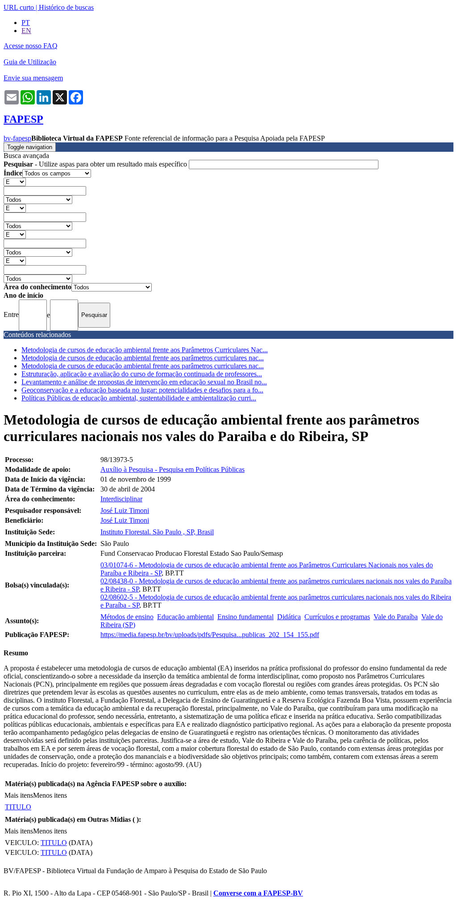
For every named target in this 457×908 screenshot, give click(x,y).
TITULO (18, 807)
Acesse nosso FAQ (31, 46)
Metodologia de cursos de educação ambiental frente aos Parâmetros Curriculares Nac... (144, 350)
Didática (289, 617)
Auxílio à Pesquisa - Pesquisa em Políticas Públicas (172, 469)
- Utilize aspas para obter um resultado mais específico (96, 164)
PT (25, 22)
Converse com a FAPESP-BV (258, 893)
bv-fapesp (17, 138)
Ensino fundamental (245, 617)
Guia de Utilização (30, 62)
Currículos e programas (337, 617)
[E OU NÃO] (15, 181)
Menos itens (50, 795)
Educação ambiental (185, 617)
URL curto (19, 7)
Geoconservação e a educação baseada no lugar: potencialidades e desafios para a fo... (142, 390)
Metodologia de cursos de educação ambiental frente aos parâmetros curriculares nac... (142, 358)
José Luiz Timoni (124, 510)
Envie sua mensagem (33, 78)
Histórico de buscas (66, 7)
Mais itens (18, 795)
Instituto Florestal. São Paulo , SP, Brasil (157, 532)
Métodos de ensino (127, 617)
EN (26, 30)
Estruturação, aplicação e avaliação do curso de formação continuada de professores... (141, 374)
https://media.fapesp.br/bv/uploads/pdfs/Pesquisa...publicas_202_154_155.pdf (209, 634)
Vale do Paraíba (396, 617)
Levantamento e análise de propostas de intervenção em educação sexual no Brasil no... (144, 382)
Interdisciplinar (121, 499)
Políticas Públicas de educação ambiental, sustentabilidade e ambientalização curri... (138, 398)
